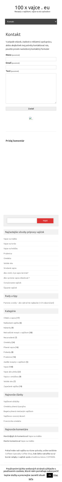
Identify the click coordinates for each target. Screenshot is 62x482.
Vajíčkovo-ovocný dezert (14, 416)
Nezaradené (9, 337)
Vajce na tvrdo (10, 244)
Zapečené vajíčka (11, 386)
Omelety (7, 342)
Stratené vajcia (10, 268)
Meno (13, 55)
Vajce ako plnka (10, 372)
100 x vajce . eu (32, 7)
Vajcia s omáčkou (11, 376)
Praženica (8, 253)
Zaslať (31, 109)
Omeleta (7, 258)
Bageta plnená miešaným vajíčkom (18, 411)
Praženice (8, 357)
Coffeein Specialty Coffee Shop (18, 454)
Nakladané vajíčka (11, 323)
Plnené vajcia (9, 347)
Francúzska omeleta (12, 421)
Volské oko (8, 263)
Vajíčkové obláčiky (11, 401)
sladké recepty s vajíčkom (15, 362)
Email (13, 63)
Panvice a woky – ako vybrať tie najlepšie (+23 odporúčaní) (29, 303)
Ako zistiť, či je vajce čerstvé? (16, 273)
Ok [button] (49, 475)
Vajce (6, 367)
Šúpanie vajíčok (10, 288)
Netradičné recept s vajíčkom (16, 332)
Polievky (7, 352)
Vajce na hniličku (11, 248)
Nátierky (7, 328)
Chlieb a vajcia (10, 318)
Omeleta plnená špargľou (15, 406)
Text (12, 71)
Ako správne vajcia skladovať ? (17, 278)
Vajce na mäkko (10, 239)
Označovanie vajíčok (12, 283)
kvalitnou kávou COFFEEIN (43, 457)
